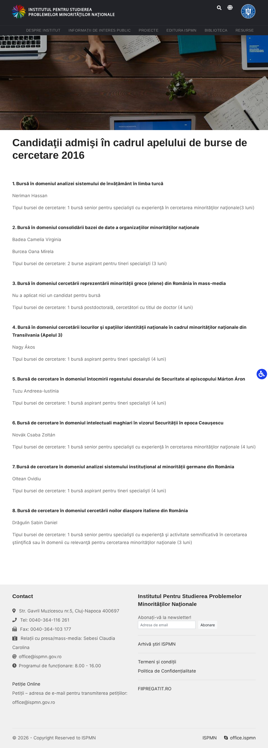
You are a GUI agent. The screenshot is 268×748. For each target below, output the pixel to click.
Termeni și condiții (157, 661)
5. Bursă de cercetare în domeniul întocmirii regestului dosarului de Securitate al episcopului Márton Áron (128, 379)
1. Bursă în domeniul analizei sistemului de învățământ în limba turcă (87, 183)
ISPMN (210, 737)
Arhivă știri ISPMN (157, 644)
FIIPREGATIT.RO (154, 688)
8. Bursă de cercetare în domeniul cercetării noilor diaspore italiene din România (100, 510)
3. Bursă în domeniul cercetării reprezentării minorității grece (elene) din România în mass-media (119, 283)
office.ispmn (243, 737)
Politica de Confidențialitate (167, 671)
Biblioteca (217, 30)
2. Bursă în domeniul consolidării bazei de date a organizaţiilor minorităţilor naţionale (105, 227)
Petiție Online (26, 684)
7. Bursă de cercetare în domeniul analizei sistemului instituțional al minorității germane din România (123, 466)
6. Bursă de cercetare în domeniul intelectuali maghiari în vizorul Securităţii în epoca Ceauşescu (118, 422)
